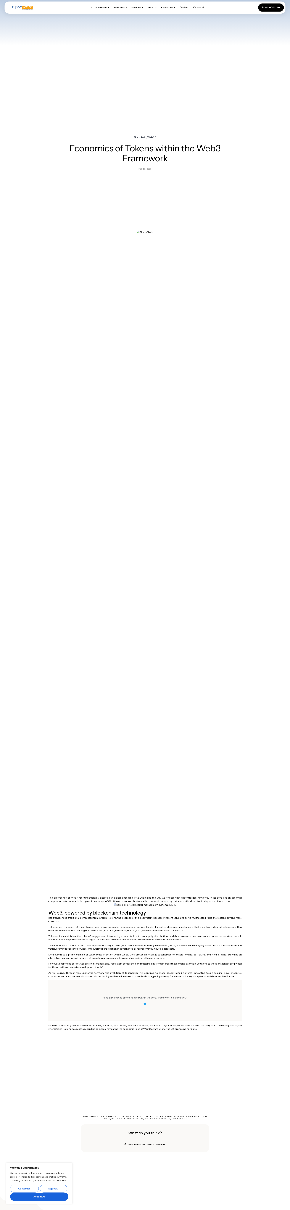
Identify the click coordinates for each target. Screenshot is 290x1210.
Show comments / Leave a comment (145, 1144)
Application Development (103, 1116)
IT (203, 1116)
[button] (145, 1144)
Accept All (39, 1196)
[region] (39, 1183)
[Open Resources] (174, 7)
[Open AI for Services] (108, 7)
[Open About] (155, 7)
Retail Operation (133, 1119)
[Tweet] (145, 1003)
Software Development (157, 1119)
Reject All (53, 1188)
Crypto (139, 1116)
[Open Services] (142, 7)
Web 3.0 (151, 137)
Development (169, 1116)
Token (174, 1119)
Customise (24, 1188)
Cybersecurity (153, 1116)
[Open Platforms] (126, 7)
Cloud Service (126, 1116)
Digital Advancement (189, 1116)
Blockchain (140, 137)
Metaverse (117, 1119)
